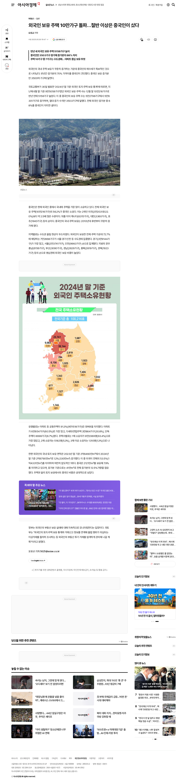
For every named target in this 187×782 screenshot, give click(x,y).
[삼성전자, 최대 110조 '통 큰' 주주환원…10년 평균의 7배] (83, 688)
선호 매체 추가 (60, 40)
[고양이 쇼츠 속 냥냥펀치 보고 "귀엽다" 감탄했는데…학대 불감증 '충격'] (141, 535)
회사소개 (14, 758)
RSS (70, 758)
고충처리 (101, 758)
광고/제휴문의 (25, 758)
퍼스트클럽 (45, 758)
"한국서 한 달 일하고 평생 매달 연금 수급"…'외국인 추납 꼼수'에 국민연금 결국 (149, 721)
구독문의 (54, 758)
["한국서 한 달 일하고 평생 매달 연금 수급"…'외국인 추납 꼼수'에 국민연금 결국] (169, 724)
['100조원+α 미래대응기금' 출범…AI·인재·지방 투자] (83, 738)
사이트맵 (110, 758)
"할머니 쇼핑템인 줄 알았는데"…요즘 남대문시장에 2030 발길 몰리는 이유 (162, 555)
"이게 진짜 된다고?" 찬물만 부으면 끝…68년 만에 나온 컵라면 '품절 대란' (87, 508)
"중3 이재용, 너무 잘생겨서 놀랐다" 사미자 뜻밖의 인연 (148, 733)
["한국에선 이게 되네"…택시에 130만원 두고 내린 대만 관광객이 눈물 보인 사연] (141, 547)
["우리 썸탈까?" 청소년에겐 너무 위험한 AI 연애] (21, 738)
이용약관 (92, 758)
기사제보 (63, 758)
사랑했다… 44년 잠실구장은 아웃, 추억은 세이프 (162, 507)
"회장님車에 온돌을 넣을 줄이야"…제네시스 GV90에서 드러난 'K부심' (50, 698)
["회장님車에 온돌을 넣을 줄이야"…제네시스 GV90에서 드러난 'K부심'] (21, 705)
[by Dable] (123, 641)
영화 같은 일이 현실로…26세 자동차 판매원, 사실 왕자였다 (81, 496)
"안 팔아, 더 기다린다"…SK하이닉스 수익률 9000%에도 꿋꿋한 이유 (85, 502)
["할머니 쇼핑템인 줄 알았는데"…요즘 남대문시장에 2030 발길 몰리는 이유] (141, 559)
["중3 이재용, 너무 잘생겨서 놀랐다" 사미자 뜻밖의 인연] (169, 735)
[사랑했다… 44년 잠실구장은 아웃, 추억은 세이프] (141, 512)
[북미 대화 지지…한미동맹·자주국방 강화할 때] (83, 721)
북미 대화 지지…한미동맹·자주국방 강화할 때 (111, 715)
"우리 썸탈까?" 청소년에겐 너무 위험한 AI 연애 (50, 731)
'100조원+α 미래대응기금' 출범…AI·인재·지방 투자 (111, 731)
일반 (38, 19)
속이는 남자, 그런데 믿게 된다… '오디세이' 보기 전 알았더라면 (162, 520)
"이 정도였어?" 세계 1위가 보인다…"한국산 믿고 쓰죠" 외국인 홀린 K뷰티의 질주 (87, 490)
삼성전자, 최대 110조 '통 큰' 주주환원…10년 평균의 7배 (111, 682)
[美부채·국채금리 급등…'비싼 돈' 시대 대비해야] (83, 705)
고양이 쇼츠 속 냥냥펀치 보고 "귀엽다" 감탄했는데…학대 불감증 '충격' (162, 531)
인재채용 (35, 758)
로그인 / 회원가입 (156, 4)
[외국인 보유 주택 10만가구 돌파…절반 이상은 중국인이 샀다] (69, 348)
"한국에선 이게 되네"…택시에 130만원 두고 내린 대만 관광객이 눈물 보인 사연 (163, 543)
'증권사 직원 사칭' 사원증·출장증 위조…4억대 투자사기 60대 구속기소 (149, 697)
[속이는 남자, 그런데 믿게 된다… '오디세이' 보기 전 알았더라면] (141, 523)
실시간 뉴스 (50, 5)
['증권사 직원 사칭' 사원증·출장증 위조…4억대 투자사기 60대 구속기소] (169, 700)
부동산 (31, 19)
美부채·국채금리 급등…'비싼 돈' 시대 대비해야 (112, 698)
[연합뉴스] (69, 152)
